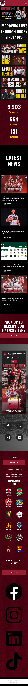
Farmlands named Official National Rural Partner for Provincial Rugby (13, 265)
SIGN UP (14, 335)
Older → (14, 310)
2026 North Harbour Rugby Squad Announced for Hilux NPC (13, 299)
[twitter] (19, 425)
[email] (19, 437)
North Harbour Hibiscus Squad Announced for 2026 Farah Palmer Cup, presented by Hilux (13, 198)
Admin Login (15, 682)
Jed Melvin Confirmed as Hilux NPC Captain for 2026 (13, 232)
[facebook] (8, 425)
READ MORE (6, 204)
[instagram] (8, 437)
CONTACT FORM (14, 463)
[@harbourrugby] (5, 353)
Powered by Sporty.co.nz (14, 680)
